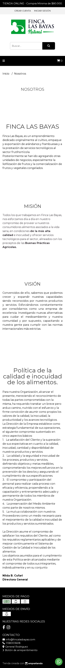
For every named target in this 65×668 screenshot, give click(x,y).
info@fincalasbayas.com (20, 639)
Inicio (6, 73)
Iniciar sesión (42, 10)
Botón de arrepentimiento (21, 650)
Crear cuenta (22, 10)
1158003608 (12, 643)
